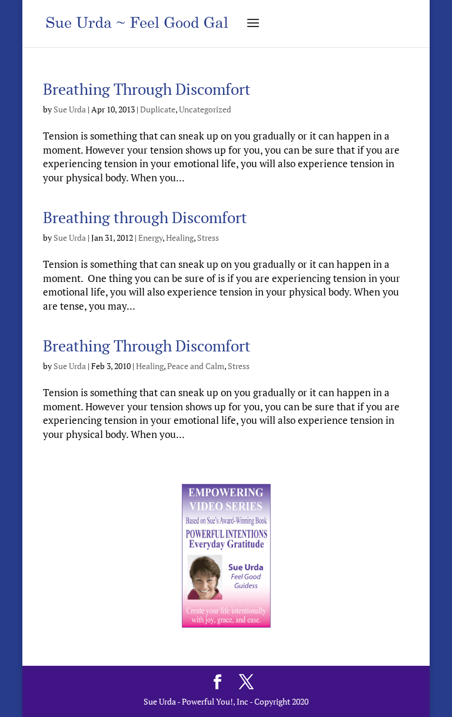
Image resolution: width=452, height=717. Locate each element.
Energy (150, 237)
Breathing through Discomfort (145, 217)
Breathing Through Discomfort (147, 89)
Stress (208, 237)
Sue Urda (70, 109)
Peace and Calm (195, 365)
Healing (180, 237)
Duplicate (157, 109)
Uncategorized (205, 109)
